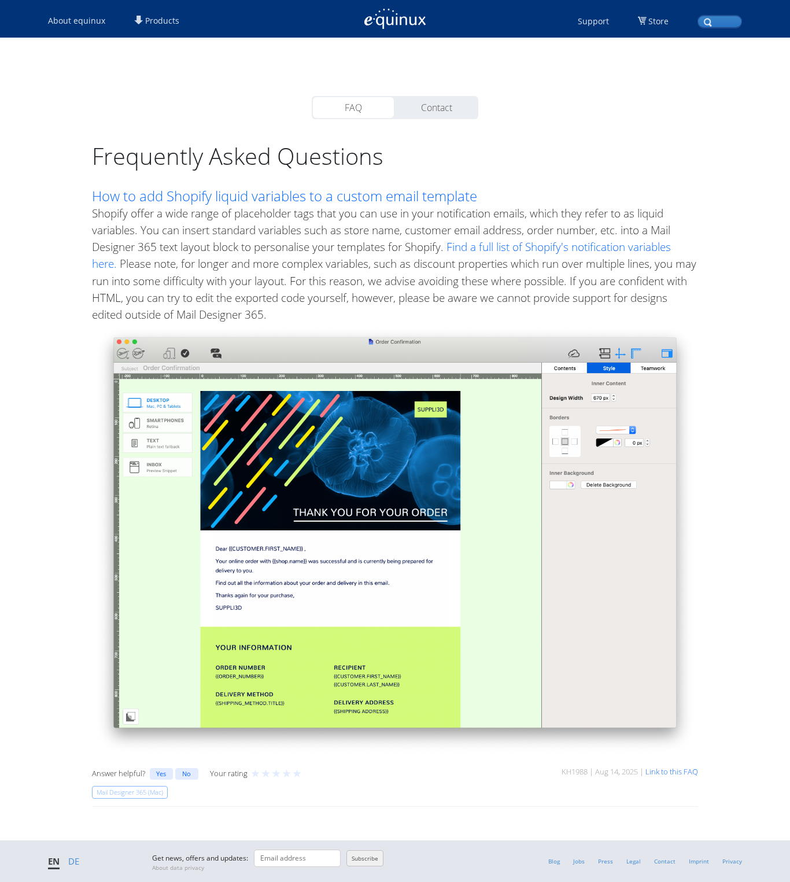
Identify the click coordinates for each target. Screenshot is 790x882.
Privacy (732, 861)
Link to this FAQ (671, 771)
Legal (633, 861)
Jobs (579, 861)
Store (658, 21)
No (186, 773)
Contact (436, 107)
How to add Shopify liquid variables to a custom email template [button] (284, 196)
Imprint (699, 861)
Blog (554, 861)
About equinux (76, 20)
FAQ (353, 107)
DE (73, 861)
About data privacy (178, 867)
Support (593, 21)
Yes (161, 773)
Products (161, 20)
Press (605, 861)
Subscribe (365, 858)
